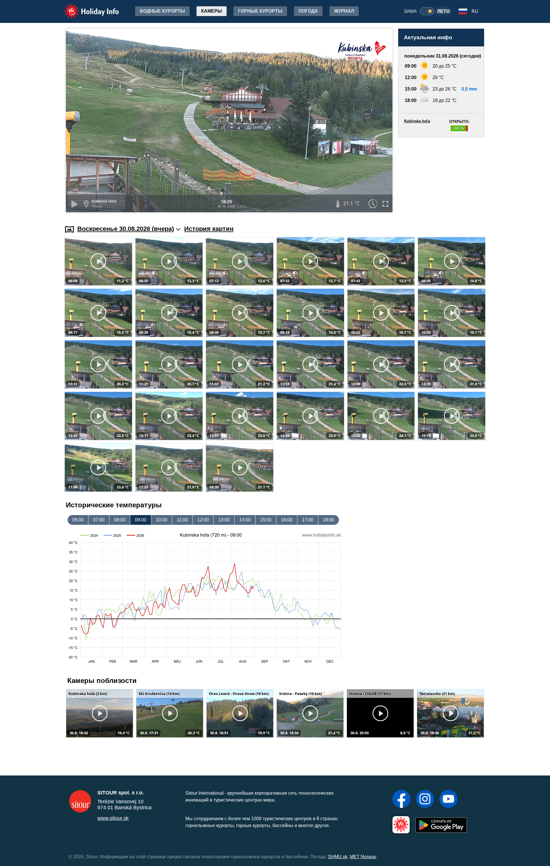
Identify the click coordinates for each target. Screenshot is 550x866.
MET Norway (363, 856)
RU (475, 11)
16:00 (286, 519)
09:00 (140, 519)
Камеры (211, 11)
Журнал (344, 11)
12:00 (203, 519)
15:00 (266, 519)
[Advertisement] (441, 175)
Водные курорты (162, 11)
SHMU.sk (337, 856)
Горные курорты (260, 11)
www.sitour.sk (113, 818)
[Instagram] (425, 799)
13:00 (224, 519)
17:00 (307, 519)
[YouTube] (448, 799)
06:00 (78, 519)
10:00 (161, 519)
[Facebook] (401, 799)
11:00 (182, 519)
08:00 (119, 519)
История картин (208, 228)
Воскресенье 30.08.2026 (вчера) (125, 228)
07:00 (99, 519)
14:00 (245, 519)
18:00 (328, 519)
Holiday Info (86, 7)
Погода (308, 11)
